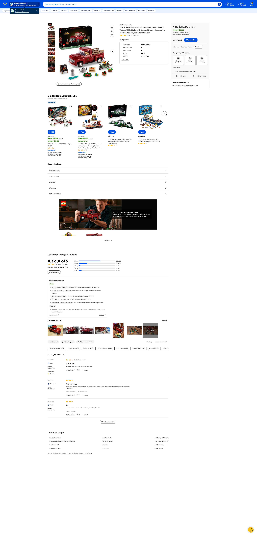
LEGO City (105, 445)
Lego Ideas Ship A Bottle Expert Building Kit (62, 441)
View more (125, 60)
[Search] (219, 4)
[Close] (37, 11)
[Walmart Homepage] (5, 4)
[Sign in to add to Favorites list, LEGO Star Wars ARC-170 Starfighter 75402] (70, 106)
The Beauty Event (86, 10)
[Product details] (165, 170)
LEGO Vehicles (159, 445)
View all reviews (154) (108, 422)
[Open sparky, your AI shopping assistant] (251, 530)
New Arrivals (73, 10)
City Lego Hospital (107, 441)
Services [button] (20, 11)
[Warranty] (165, 182)
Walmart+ (151, 10)
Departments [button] (8, 11)
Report (86, 370)
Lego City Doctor (107, 438)
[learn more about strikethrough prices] (195, 27)
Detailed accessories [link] (59, 296)
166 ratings (135, 35)
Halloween (45, 10)
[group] (129, 35)
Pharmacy (64, 10)
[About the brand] (165, 193)
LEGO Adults (159, 448)
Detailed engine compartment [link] (62, 303)
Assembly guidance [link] (58, 309)
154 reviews (65, 264)
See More (107, 240)
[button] (229, 4)
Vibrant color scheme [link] (59, 299)
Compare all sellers (192, 85)
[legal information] (189, 32)
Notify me (198, 47)
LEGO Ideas (105, 448)
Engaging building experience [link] (62, 291)
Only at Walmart (130, 10)
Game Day (97, 10)
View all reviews (54, 272)
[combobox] (132, 4)
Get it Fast (54, 10)
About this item (54, 164)
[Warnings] (165, 188)
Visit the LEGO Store (125, 24)
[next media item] (112, 51)
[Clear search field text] (214, 4)
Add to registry (201, 76)
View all (164, 320)
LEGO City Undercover (161, 438)
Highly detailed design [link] (59, 287)
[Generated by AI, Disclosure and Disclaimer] (58, 315)
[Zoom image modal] (112, 35)
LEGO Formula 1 (54, 445)
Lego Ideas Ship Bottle (161, 441)
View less (101, 315)
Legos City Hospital (55, 438)
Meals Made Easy (109, 10)
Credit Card (141, 10)
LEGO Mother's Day (55, 448)
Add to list (183, 76)
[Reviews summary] (131, 35)
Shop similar (190, 40)
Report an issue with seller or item (186, 71)
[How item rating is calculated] (67, 267)
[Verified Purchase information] (84, 360)
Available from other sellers (181, 34)
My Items (119, 10)
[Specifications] (165, 176)
